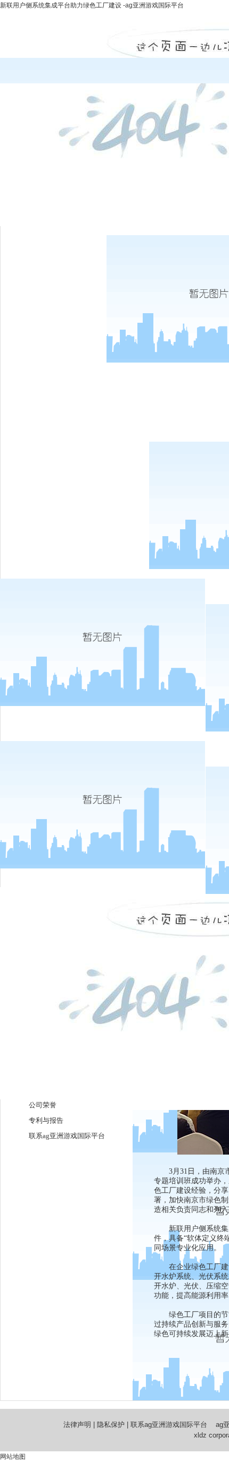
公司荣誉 (42, 1105)
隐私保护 (111, 1424)
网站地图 (13, 1456)
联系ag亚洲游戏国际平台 (67, 1136)
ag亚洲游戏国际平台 (53, 242)
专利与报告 (46, 1120)
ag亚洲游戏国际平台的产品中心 (74, 448)
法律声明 (77, 1424)
